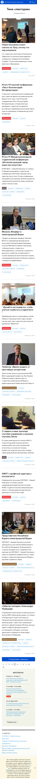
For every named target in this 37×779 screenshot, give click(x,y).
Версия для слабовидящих (9, 746)
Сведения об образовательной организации (14, 741)
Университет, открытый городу (12, 643)
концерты (28, 639)
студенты (5, 72)
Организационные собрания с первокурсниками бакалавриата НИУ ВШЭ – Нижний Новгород (17, 680)
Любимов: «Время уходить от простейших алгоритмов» (16, 368)
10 (29, 664)
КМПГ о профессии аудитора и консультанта (16, 475)
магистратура (7, 195)
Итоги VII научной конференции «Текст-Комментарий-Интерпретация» (17, 87)
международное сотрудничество (19, 72)
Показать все (11, 722)
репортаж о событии (9, 191)
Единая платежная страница (9, 752)
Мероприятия (18, 673)
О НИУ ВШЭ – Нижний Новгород (11, 736)
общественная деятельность (25, 461)
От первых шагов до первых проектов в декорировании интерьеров (17, 704)
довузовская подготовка (24, 391)
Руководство (5, 738)
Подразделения (6, 743)
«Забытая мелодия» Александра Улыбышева (17, 607)
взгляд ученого (24, 265)
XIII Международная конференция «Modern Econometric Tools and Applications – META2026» (16, 713)
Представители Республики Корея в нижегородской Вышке (17, 537)
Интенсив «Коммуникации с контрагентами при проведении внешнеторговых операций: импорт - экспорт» (16, 691)
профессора (23, 68)
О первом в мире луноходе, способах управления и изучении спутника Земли (17, 434)
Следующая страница (18, 659)
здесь (29, 765)
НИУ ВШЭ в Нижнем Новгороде (13, 2)
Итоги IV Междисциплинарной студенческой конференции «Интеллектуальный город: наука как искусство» (16, 160)
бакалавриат (6, 122)
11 (3, 667)
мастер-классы (7, 332)
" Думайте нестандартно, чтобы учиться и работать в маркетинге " (17, 310)
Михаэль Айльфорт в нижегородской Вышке (13, 233)
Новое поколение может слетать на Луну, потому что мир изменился (15, 47)
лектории (15, 68)
